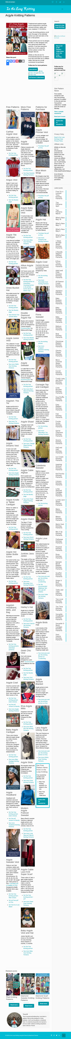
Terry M (25, 1014)
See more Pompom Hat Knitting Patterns (43, 239)
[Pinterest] (52, 2)
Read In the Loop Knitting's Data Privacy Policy (59, 139)
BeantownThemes (33, 1035)
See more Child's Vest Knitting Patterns (14, 366)
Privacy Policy (59, 134)
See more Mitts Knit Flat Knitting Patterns (28, 728)
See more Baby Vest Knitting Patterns (28, 241)
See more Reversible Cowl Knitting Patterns (43, 282)
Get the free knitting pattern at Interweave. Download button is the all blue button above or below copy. (28, 285)
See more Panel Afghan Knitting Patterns (28, 500)
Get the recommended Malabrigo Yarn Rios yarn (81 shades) (42, 588)
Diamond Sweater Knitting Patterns (27, 998)
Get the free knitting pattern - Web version (14, 895)
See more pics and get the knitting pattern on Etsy (44, 701)
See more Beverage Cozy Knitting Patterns (28, 583)
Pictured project (26, 328)
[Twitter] (60, 2)
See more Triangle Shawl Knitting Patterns (28, 445)
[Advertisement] (39, 90)
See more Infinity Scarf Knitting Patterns (43, 759)
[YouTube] (64, 2)
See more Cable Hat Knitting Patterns (43, 596)
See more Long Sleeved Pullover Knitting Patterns (28, 835)
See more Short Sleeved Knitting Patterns (28, 391)
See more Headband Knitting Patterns (14, 824)
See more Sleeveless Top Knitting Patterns (43, 432)
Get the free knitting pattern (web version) (13, 700)
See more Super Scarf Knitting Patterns (28, 903)
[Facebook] (56, 2)
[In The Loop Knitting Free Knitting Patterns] (20, 9)
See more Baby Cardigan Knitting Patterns (14, 761)
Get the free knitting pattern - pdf (28, 897)
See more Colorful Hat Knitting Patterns (28, 625)
